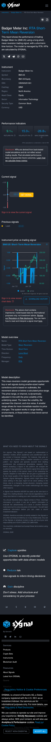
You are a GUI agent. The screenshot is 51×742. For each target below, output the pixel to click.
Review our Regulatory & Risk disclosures (24, 316)
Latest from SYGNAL (11, 676)
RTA (20, 361)
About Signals (9, 672)
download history (38, 299)
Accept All (40, 731)
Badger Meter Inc (16, 12)
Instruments (5, 12)
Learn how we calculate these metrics (25, 159)
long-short (23, 353)
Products (6, 649)
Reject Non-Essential (16, 731)
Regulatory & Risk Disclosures (19, 707)
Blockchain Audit (10, 661)
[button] (42, 19)
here (40, 321)
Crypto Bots (8, 653)
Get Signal (26, 194)
